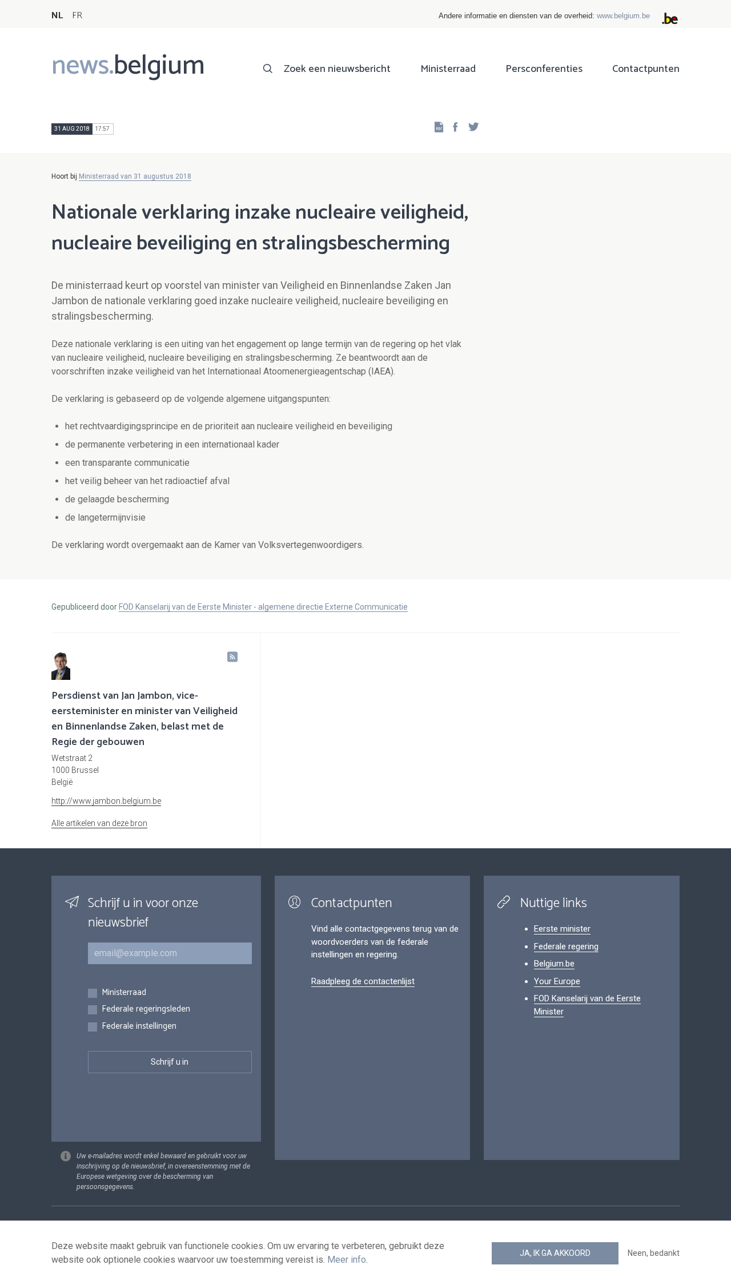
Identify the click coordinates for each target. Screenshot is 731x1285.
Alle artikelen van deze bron (99, 823)
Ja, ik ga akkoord (555, 1253)
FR (77, 15)
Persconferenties (544, 69)
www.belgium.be (623, 15)
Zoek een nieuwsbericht (337, 69)
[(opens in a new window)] (451, 126)
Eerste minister (562, 929)
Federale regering (566, 946)
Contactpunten (646, 69)
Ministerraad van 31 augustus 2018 (135, 176)
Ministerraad (448, 69)
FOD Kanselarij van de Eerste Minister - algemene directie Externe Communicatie (263, 606)
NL (57, 15)
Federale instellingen (139, 1026)
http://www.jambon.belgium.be (106, 800)
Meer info (346, 1259)
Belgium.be (554, 963)
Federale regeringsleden (146, 1009)
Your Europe (557, 981)
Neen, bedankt (654, 1253)
